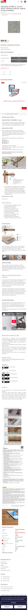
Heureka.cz (7, 595)
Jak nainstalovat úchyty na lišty (7, 587)
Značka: (4, 15)
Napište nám (3, 568)
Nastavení (13, 602)
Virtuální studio (9, 153)
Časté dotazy (13, 595)
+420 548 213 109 (6, 578)
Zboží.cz (3, 595)
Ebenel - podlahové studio (21, 595)
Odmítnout (7, 607)
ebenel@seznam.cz (6, 577)
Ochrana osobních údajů (5, 570)
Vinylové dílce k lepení (20, 529)
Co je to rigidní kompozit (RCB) (6, 588)
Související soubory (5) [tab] (9, 114)
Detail (24, 108)
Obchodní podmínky (4, 567)
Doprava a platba (4, 563)
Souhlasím (20, 607)
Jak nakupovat (3, 562)
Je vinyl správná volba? (5, 590)
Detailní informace (4, 68)
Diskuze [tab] (16, 114)
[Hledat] (18, 1)
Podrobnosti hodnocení (16, 13)
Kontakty (2, 565)
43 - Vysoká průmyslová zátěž (20, 533)
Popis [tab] (3, 114)
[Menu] (25, 1)
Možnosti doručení (4, 47)
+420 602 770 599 (6, 580)
